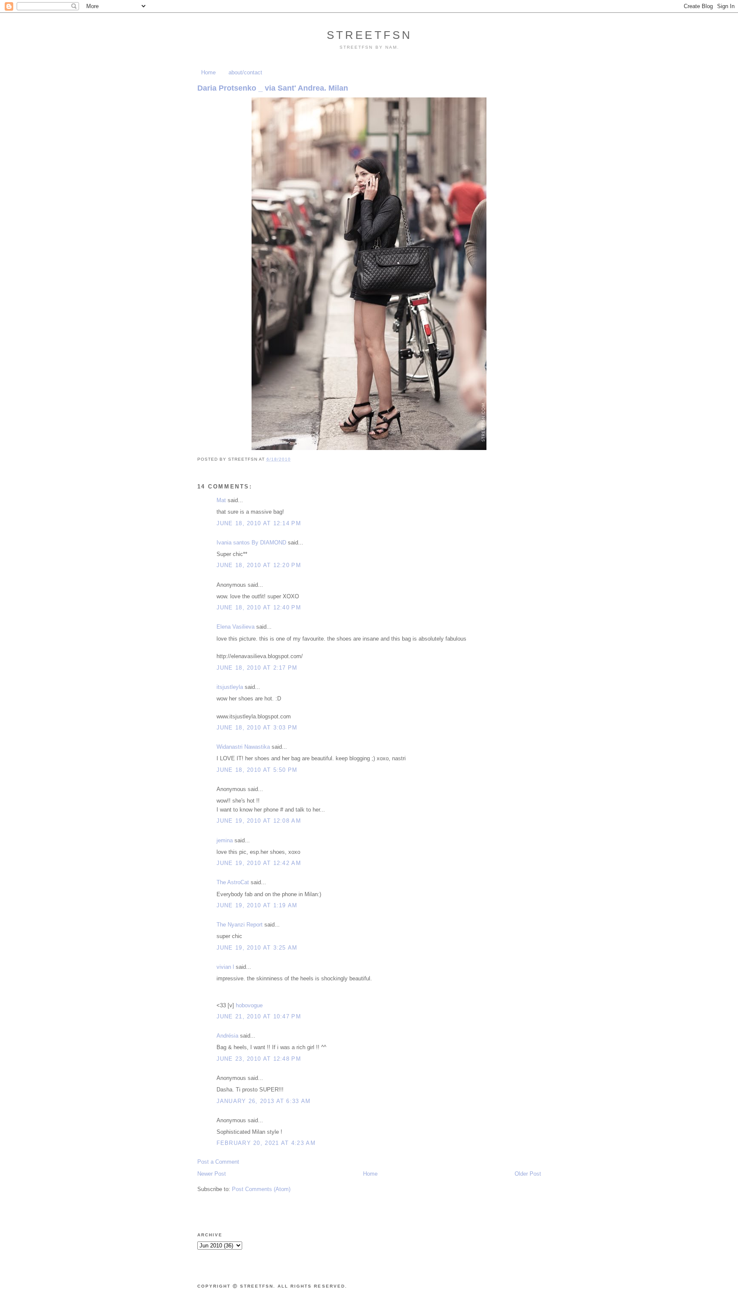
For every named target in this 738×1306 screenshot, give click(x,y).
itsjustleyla (230, 687)
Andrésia (227, 1035)
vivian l (225, 967)
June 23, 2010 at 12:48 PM (259, 1059)
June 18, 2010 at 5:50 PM (257, 770)
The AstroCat (233, 882)
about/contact (245, 72)
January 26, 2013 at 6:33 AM (264, 1101)
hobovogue (249, 1005)
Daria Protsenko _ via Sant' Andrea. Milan (272, 88)
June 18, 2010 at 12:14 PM (259, 523)
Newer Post (211, 1174)
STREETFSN (370, 35)
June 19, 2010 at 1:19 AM (257, 905)
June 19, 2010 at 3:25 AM (257, 947)
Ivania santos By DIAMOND (251, 542)
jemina (225, 840)
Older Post (528, 1174)
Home (208, 72)
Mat (221, 500)
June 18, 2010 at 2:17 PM (257, 668)
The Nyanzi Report (240, 924)
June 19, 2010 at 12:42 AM (259, 863)
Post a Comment (218, 1162)
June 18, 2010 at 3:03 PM (257, 727)
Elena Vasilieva (236, 627)
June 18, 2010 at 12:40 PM (259, 607)
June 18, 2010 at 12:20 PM (259, 565)
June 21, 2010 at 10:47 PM (259, 1016)
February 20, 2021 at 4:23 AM (266, 1143)
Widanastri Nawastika (243, 747)
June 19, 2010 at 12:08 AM (259, 821)
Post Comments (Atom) (261, 1189)
